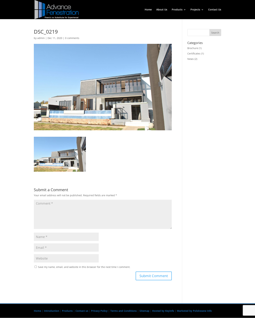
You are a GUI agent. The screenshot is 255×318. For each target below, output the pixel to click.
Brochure (192, 48)
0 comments (72, 38)
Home (148, 9)
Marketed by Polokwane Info (194, 310)
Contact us (81, 310)
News (190, 59)
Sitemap (144, 310)
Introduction (51, 310)
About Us (161, 9)
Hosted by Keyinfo (163, 310)
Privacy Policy (99, 310)
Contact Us (214, 9)
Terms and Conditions (123, 310)
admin (41, 38)
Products (177, 9)
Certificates (193, 53)
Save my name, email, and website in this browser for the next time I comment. (84, 267)
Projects (195, 9)
